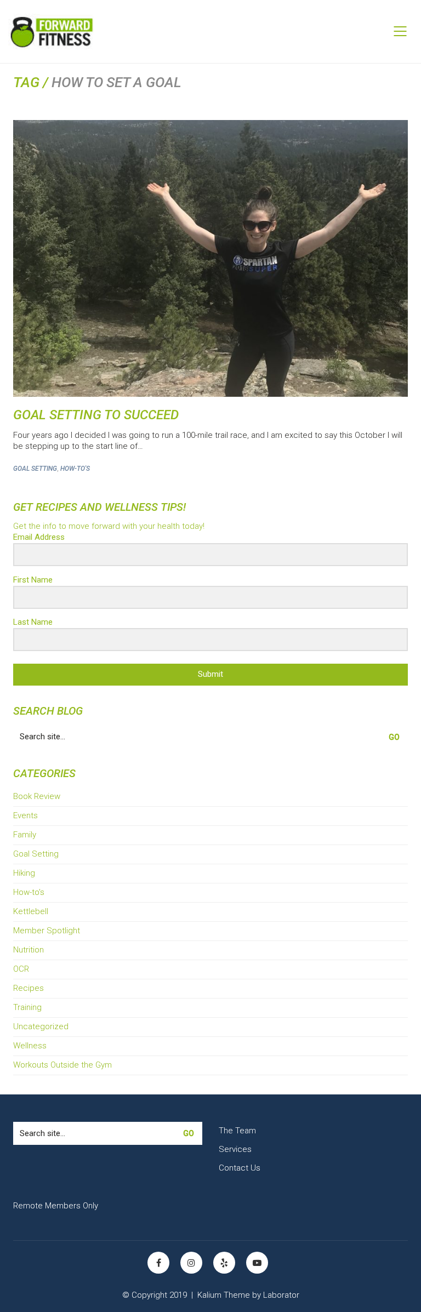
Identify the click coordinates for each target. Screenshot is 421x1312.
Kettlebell (30, 911)
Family (24, 835)
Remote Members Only (55, 1206)
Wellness (30, 1046)
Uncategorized (41, 1026)
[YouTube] (257, 1263)
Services (235, 1149)
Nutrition (28, 950)
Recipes (28, 988)
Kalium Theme (223, 1295)
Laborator (281, 1295)
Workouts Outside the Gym (62, 1065)
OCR (21, 969)
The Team (237, 1131)
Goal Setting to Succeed (96, 415)
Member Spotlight (46, 930)
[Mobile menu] (401, 31)
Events (25, 815)
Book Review (36, 796)
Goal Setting (35, 468)
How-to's (75, 468)
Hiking (24, 873)
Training (27, 1007)
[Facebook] (158, 1263)
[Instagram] (191, 1263)
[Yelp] (224, 1263)
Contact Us (239, 1168)
